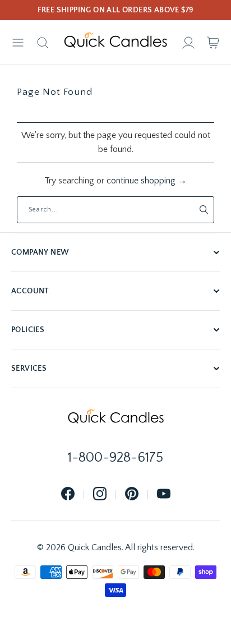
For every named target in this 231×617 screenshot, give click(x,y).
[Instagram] (100, 494)
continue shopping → (147, 181)
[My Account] (188, 42)
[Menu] (18, 42)
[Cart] (213, 42)
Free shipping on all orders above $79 (116, 10)
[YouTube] (163, 494)
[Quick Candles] (115, 42)
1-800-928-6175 (115, 457)
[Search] (42, 42)
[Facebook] (68, 494)
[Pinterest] (131, 494)
